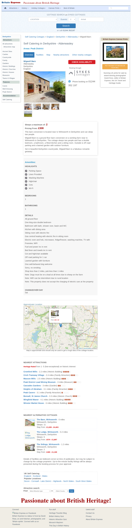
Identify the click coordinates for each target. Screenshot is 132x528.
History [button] (25, 8)
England (50, 37)
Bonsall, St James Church (35, 396)
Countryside (7, 57)
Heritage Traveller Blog (58, 513)
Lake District (46, 481)
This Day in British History (59, 525)
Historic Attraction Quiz (58, 519)
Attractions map (9, 47)
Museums (6, 75)
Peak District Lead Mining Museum (39, 382)
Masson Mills (29, 379)
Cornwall (35, 481)
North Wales (68, 481)
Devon (27, 481)
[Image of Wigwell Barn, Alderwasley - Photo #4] (55, 106)
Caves (5, 86)
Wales (44, 476)
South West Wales (84, 481)
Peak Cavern (29, 392)
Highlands (57, 481)
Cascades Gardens (32, 386)
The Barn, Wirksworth (47, 420)
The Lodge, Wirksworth (47, 432)
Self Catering (7, 99)
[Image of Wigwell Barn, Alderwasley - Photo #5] (28, 114)
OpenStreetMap (87, 348)
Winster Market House (33, 403)
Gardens (6, 63)
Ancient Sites (7, 51)
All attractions (7, 44)
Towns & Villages (9, 78)
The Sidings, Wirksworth (48, 444)
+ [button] (26, 308)
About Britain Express (94, 519)
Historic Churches (9, 69)
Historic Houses (8, 72)
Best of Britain (69, 8)
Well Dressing (8, 89)
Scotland (36, 476)
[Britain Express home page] (11, 2)
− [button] (26, 311)
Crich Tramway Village (33, 375)
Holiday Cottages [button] (38, 8)
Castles (5, 54)
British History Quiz (56, 516)
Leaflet (80, 348)
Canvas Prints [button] (54, 8)
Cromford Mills (30, 372)
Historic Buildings (9, 66)
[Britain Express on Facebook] (24, 512)
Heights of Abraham (32, 389)
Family (5, 60)
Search (66, 26)
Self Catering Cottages (34, 37)
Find (25, 491)
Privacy (89, 516)
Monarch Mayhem (56, 522)
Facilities (39, 55)
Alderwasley (72, 37)
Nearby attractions (61, 55)
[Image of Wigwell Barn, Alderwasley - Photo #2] (37, 106)
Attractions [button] (13, 8)
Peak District (7, 92)
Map (48, 55)
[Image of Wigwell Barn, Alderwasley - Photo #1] (28, 106)
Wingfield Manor (31, 400)
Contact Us (90, 513)
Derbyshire (60, 37)
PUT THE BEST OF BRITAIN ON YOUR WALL (115, 66)
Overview (29, 55)
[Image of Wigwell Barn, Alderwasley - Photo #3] (46, 106)
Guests (64, 19)
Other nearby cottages (82, 55)
